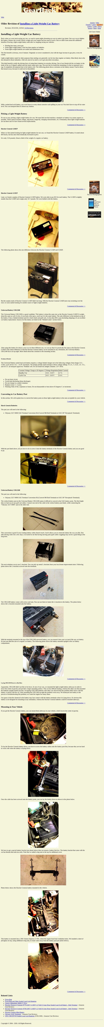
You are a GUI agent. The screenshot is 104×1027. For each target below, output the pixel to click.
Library (89, 26)
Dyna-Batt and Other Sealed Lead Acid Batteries (20, 1001)
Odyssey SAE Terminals (13, 1014)
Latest (94, 24)
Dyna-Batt (8, 999)
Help (99, 28)
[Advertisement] (94, 146)
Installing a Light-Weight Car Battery (40, 23)
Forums (88, 24)
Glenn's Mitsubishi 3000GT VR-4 (16, 1003)
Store (95, 28)
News (100, 26)
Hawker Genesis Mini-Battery (14, 1012)
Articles (92, 23)
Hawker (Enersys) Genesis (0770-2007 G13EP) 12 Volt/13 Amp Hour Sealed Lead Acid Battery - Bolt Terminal (41, 1005)
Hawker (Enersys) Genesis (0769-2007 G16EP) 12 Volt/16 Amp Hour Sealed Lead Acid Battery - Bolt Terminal (41, 1009)
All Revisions (29, 28)
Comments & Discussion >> (76, 110)
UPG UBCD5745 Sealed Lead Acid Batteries (20, 1016)
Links (95, 26)
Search (90, 28)
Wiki (2, 17)
